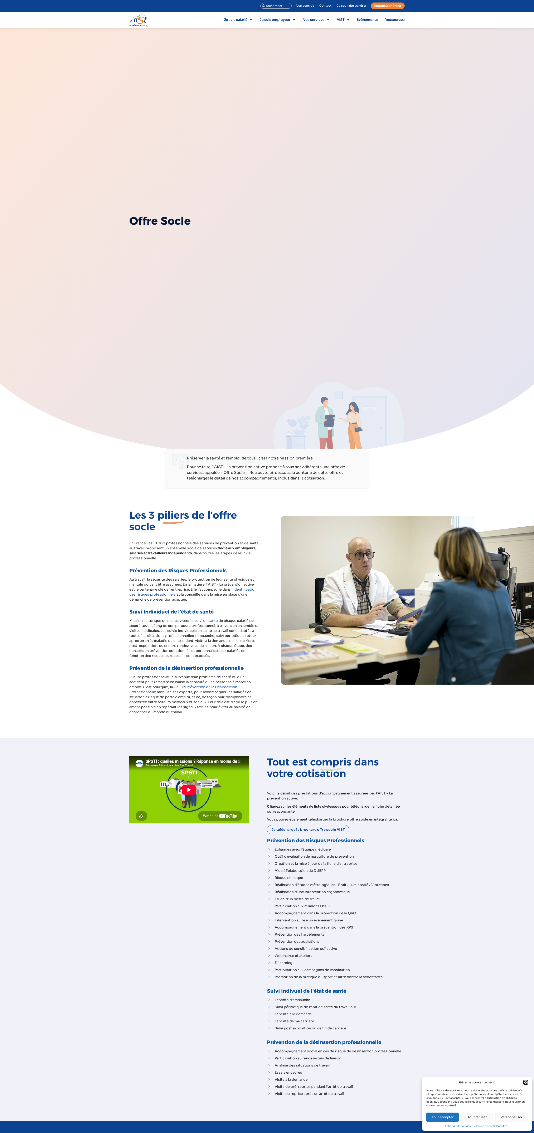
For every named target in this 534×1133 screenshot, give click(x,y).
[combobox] (276, 6)
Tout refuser (477, 1117)
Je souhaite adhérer (351, 6)
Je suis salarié (235, 20)
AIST (341, 20)
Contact (325, 6)
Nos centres (305, 6)
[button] (526, 1082)
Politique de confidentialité (490, 1126)
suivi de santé (206, 621)
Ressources (394, 20)
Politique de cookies (458, 1126)
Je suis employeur (274, 20)
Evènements (367, 20)
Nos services (313, 20)
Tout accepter (442, 1117)
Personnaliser (511, 1117)
